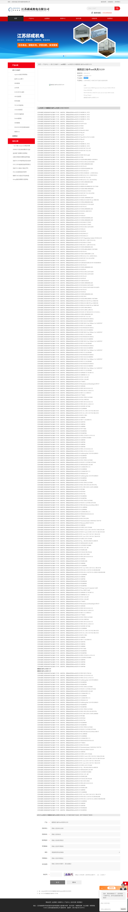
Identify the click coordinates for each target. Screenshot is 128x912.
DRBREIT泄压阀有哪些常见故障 (21, 150)
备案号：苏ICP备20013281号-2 (76, 907)
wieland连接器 (18, 109)
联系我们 (117, 2)
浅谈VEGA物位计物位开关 (20, 168)
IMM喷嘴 (17, 123)
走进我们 (47, 18)
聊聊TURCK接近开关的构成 (21, 175)
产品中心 (31, 18)
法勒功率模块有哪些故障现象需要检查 (21, 158)
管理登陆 (92, 905)
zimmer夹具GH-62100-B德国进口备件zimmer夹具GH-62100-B (56, 891)
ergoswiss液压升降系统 (20, 74)
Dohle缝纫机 (18, 118)
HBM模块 (17, 83)
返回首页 (103, 2)
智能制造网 (79, 905)
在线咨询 (94, 18)
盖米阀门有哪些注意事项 (20, 153)
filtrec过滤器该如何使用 (20, 172)
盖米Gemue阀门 (18, 79)
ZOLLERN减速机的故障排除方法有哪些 (22, 165)
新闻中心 (62, 18)
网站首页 (48, 902)
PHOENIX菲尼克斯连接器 (21, 127)
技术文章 (78, 18)
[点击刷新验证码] (68, 874)
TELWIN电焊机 (18, 105)
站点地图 (86, 905)
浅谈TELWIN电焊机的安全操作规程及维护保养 (22, 161)
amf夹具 (16, 87)
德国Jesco (17, 131)
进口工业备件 (16, 70)
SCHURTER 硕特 (19, 92)
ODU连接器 (17, 96)
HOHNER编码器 (19, 114)
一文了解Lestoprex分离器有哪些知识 (21, 146)
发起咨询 (123, 909)
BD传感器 (17, 101)
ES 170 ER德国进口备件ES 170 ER (49, 893)
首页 (15, 18)
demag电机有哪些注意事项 (20, 179)
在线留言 (110, 2)
